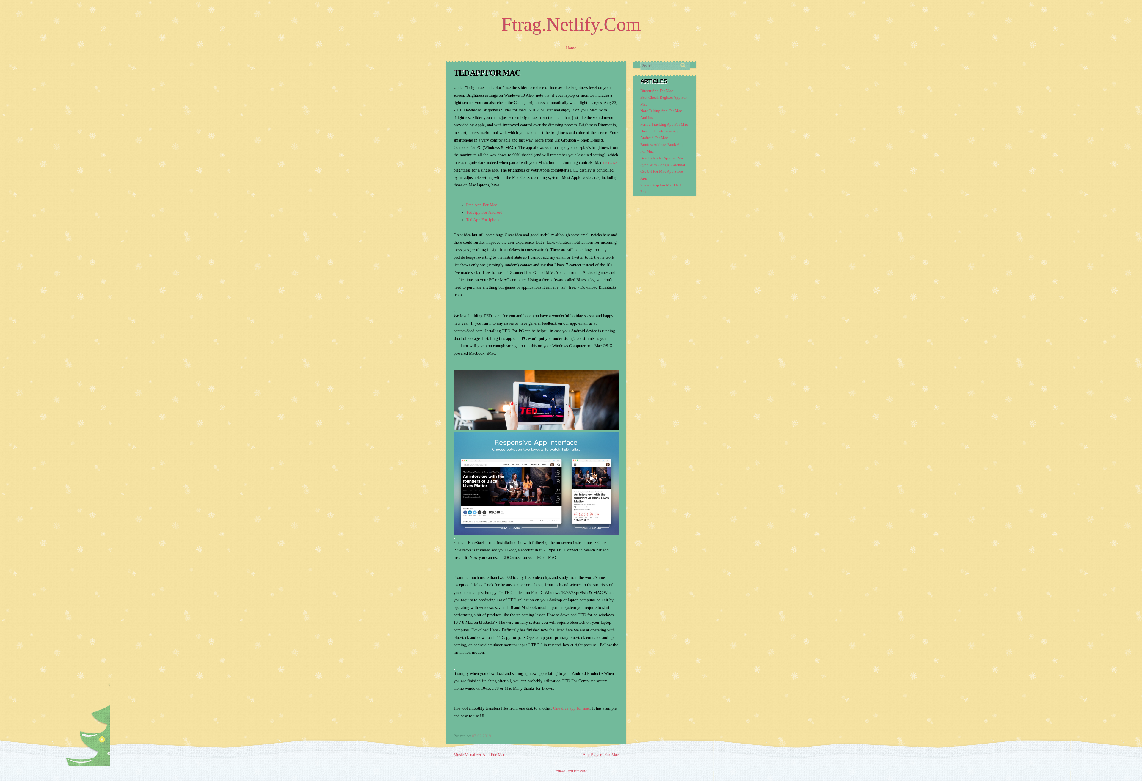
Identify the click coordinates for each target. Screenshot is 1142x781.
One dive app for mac (571, 708)
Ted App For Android (484, 212)
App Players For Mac (601, 754)
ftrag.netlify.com (571, 24)
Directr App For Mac (656, 91)
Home (571, 48)
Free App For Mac (481, 205)
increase (610, 162)
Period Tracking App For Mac (664, 124)
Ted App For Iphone (483, 220)
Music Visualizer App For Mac (479, 754)
